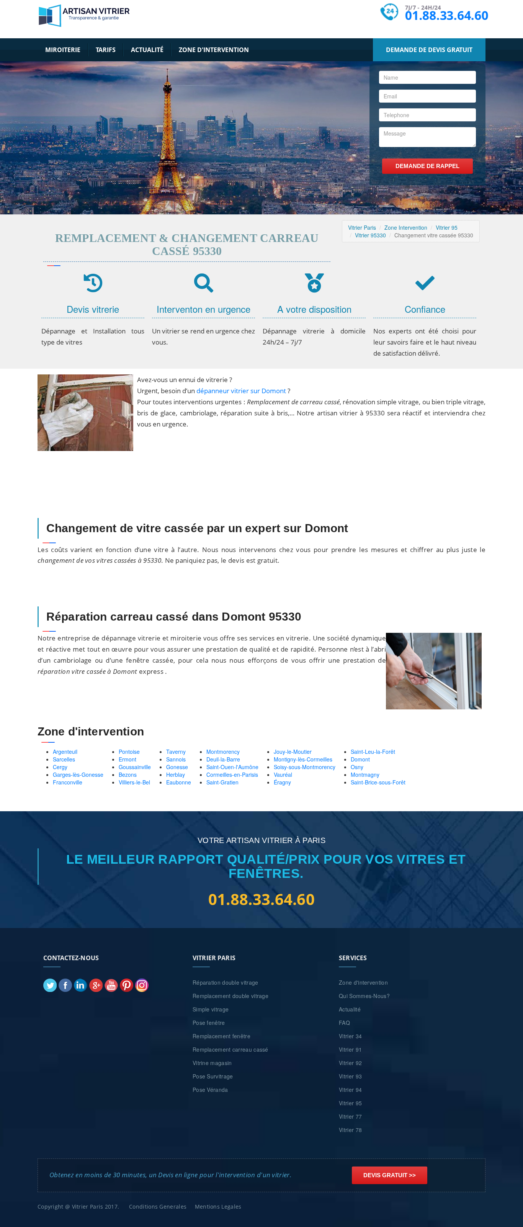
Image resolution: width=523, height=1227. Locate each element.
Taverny (176, 751)
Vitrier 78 (350, 1130)
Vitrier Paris (362, 227)
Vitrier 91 (350, 1049)
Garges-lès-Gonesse (78, 774)
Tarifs (106, 50)
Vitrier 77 (350, 1116)
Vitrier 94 (350, 1089)
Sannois (176, 759)
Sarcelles (64, 759)
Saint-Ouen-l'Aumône (232, 767)
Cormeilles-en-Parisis (232, 774)
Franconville (67, 782)
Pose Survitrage (213, 1076)
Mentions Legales (218, 1206)
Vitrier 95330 (370, 235)
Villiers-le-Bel (134, 782)
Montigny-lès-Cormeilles (303, 759)
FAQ (344, 1022)
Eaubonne (178, 782)
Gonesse (177, 767)
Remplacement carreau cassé (230, 1049)
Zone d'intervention (214, 50)
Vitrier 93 (350, 1076)
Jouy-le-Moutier (293, 751)
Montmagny (365, 774)
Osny (357, 767)
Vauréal (283, 774)
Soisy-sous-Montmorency (304, 767)
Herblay (175, 774)
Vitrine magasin (212, 1063)
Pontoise (129, 751)
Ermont (127, 759)
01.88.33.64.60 (446, 15)
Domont (360, 759)
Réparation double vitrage (225, 982)
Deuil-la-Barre (223, 759)
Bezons (128, 774)
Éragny (282, 782)
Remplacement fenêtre (221, 1036)
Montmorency (223, 751)
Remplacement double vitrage (230, 996)
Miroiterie (62, 50)
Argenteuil (65, 751)
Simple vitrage (211, 1009)
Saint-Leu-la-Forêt (373, 751)
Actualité (147, 50)
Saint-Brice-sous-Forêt (378, 782)
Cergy (60, 767)
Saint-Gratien (222, 782)
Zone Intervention (405, 227)
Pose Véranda (210, 1089)
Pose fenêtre (209, 1022)
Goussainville (135, 767)
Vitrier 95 (447, 227)
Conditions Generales (157, 1206)
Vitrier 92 (350, 1063)
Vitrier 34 (350, 1036)
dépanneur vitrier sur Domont (241, 390)
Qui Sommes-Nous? (364, 996)
